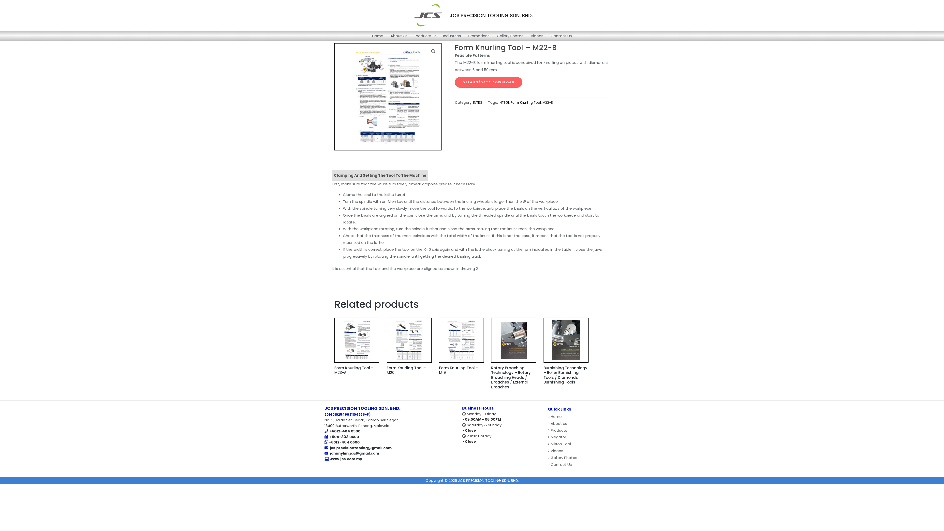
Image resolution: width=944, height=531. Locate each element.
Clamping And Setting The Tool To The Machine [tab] (380, 175)
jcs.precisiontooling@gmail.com (361, 447)
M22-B (548, 102)
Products (423, 35)
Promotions (478, 35)
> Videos (555, 450)
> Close (469, 430)
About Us (399, 35)
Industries (452, 35)
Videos (537, 35)
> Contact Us (560, 464)
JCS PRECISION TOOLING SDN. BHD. (491, 15)
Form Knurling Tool (526, 102)
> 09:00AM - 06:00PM (481, 419)
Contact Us (561, 35)
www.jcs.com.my (345, 459)
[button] (433, 36)
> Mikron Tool (559, 443)
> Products (557, 430)
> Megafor (557, 437)
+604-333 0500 (344, 436)
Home (377, 35)
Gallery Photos (510, 35)
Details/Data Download (489, 82)
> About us (557, 423)
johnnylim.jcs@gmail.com (354, 453)
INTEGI (478, 102)
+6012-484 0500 (345, 431)
